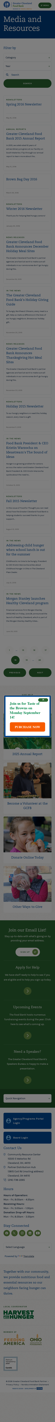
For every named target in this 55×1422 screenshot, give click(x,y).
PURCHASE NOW (27, 726)
